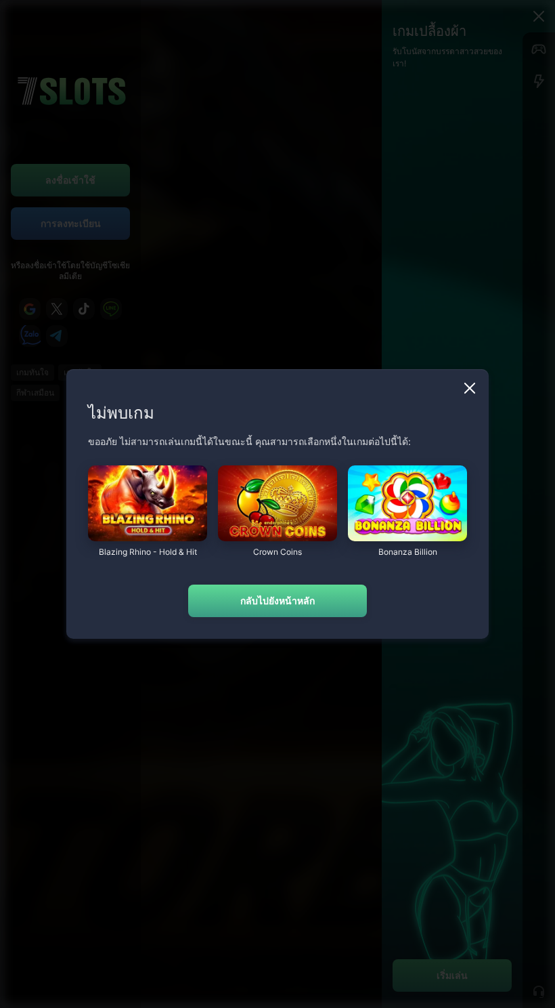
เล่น (147, 534)
